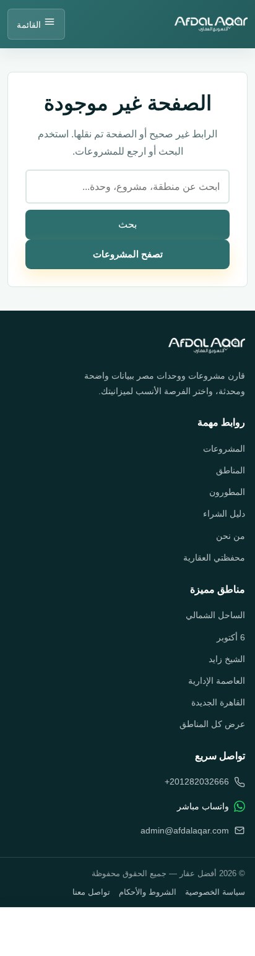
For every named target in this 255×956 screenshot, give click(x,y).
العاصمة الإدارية (216, 681)
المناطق (230, 470)
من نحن (230, 536)
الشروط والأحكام (147, 892)
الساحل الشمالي (215, 615)
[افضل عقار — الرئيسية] (211, 24)
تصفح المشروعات (128, 254)
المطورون (227, 492)
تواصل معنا (91, 892)
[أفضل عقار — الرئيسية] (206, 345)
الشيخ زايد (227, 659)
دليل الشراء (224, 514)
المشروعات (224, 449)
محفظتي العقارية (214, 557)
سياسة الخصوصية (215, 892)
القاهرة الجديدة (218, 702)
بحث (127, 224)
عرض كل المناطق (212, 724)
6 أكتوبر (231, 637)
